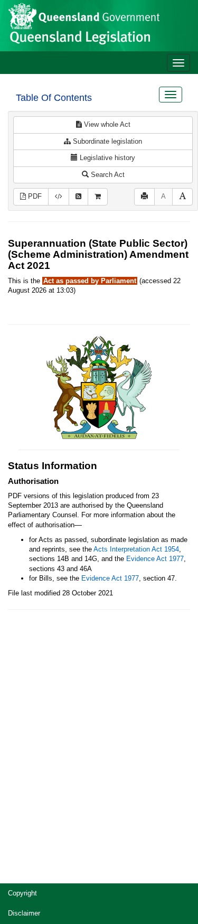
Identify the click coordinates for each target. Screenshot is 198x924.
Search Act (107, 175)
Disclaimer (24, 913)
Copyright (22, 893)
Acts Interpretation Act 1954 (136, 549)
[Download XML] (58, 197)
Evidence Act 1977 (155, 559)
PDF (34, 196)
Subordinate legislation (106, 141)
